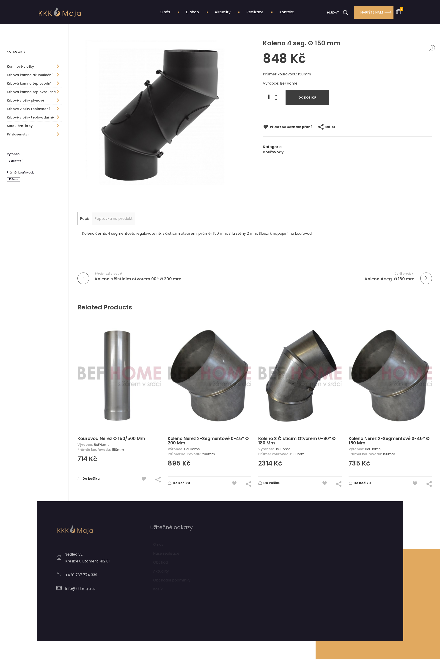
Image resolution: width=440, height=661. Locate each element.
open (432, 48)
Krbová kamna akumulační (29, 75)
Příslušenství (18, 134)
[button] (277, 96)
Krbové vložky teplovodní (28, 109)
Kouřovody (273, 152)
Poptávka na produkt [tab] (113, 218)
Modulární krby (20, 126)
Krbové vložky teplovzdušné (30, 117)
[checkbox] (15, 161)
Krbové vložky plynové (25, 100)
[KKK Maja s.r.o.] (59, 12)
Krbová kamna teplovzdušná (31, 92)
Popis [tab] (85, 218)
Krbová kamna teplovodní (29, 83)
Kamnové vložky (20, 66)
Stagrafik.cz (256, 631)
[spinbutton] (272, 97)
